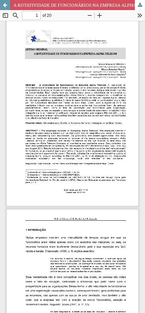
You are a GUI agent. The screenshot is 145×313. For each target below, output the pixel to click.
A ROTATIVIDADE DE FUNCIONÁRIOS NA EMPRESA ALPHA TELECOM (79, 5)
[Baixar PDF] (140, 5)
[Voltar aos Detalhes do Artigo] (5, 5)
